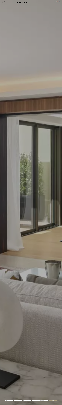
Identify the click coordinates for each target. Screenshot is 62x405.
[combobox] (9, 400)
